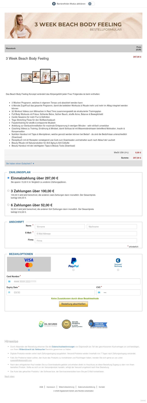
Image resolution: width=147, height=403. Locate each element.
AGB (41, 387)
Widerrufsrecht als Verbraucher (32, 349)
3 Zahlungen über (32, 191)
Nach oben (9, 376)
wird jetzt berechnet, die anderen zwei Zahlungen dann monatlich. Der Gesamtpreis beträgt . (53, 196)
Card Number (13, 276)
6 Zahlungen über (31, 205)
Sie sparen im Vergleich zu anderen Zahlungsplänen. (38, 181)
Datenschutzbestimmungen (63, 346)
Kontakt (102, 387)
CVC (98, 287)
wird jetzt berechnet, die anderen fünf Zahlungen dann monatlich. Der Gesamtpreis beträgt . (52, 210)
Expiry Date (12, 287)
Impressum (51, 387)
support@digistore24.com (21, 360)
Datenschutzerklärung (86, 387)
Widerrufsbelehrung (66, 387)
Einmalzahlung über (34, 178)
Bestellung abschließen (73, 303)
